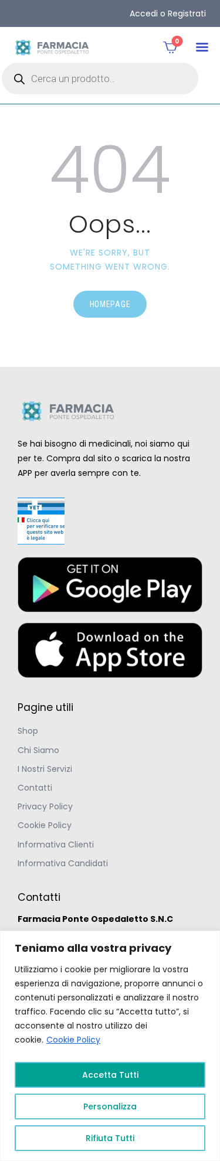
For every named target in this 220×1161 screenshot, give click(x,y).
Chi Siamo (38, 750)
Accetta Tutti (110, 1075)
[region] (110, 1046)
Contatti (35, 788)
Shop (28, 731)
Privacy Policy (45, 806)
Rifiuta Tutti (110, 1138)
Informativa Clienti (56, 844)
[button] (202, 47)
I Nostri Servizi (45, 769)
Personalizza (110, 1106)
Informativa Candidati (63, 863)
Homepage (110, 304)
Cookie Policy (73, 1040)
